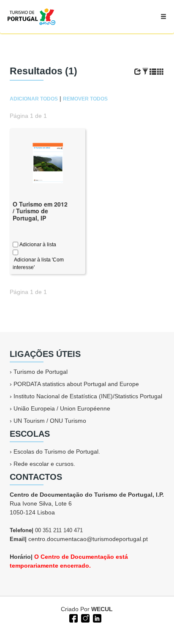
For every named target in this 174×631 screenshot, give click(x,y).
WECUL (102, 609)
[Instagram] (84, 617)
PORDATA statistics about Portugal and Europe (76, 384)
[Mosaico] (160, 71)
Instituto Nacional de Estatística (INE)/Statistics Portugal (88, 396)
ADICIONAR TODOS (34, 99)
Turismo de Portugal (41, 371)
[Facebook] (72, 617)
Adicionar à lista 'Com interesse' (38, 263)
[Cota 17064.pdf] (48, 162)
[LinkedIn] (96, 617)
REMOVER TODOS (85, 99)
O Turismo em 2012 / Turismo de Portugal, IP (40, 211)
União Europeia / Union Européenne (62, 408)
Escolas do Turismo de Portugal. (57, 451)
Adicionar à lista (37, 245)
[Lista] (153, 71)
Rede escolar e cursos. (44, 463)
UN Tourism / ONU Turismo (50, 420)
